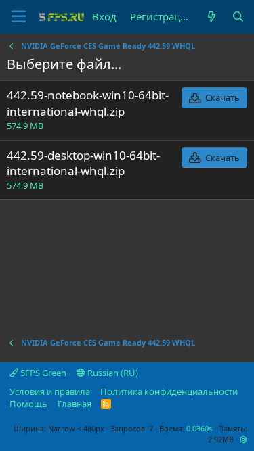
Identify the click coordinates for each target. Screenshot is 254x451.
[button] (243, 439)
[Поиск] (238, 16)
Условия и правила (49, 391)
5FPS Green (42, 372)
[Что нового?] (211, 16)
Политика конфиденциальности (169, 391)
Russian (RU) (111, 372)
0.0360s (199, 428)
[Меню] (19, 17)
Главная (74, 404)
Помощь (28, 404)
